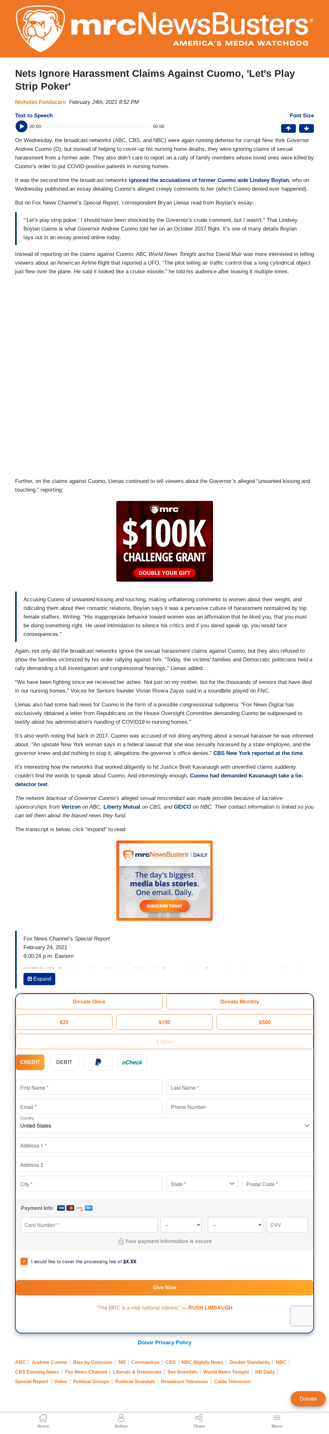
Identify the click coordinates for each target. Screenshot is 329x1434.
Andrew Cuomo (49, 1362)
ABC (20, 1362)
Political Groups (91, 1381)
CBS (170, 1362)
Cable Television (232, 1381)
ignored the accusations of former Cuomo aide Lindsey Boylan (209, 180)
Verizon (71, 807)
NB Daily (265, 1372)
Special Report (31, 1381)
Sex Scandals (182, 1372)
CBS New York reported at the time (258, 753)
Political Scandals (135, 1381)
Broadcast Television (184, 1381)
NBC (281, 1362)
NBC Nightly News (202, 1362)
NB (122, 1362)
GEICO (182, 807)
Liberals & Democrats (137, 1372)
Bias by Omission (92, 1362)
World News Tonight (226, 1372)
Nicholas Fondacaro (40, 102)
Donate (308, 1399)
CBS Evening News (37, 1372)
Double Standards (249, 1362)
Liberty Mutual (121, 807)
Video (60, 1381)
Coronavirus (145, 1362)
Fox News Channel (86, 1372)
